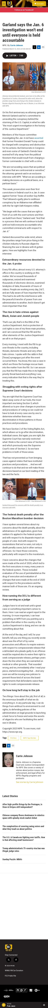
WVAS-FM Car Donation (14, 970)
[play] (3, 1005)
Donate (40, 4)
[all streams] (44, 1005)
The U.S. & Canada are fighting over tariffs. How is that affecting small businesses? (23, 838)
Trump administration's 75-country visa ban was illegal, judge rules (23, 849)
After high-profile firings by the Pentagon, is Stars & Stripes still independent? (22, 805)
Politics (13, 738)
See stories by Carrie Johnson (29, 782)
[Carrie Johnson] (8, 759)
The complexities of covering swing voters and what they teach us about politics (23, 827)
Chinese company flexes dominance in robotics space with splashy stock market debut (23, 816)
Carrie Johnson (16, 45)
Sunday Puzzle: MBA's (12, 859)
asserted (38, 138)
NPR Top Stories (29, 738)
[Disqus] (24, 906)
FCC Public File (10, 976)
